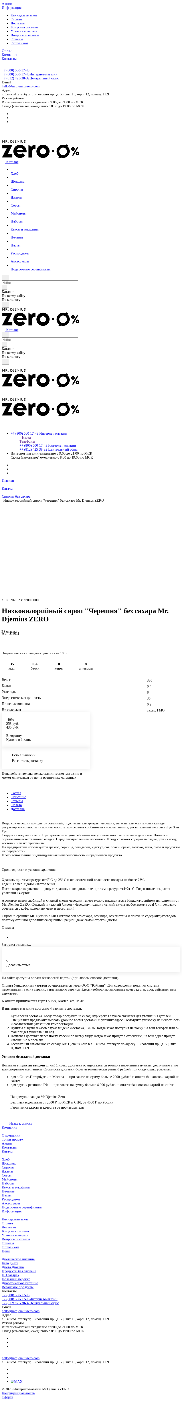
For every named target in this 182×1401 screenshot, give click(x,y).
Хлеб (6, 1159)
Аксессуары (11, 1203)
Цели (6, 1251)
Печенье (8, 1191)
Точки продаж (12, 1139)
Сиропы (8, 1167)
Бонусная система (24, 27)
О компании (11, 1135)
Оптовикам (19, 43)
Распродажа (11, 1199)
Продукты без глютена (19, 1271)
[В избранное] (4, 638)
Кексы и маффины (16, 1187)
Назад (26, 437)
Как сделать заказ (24, 15)
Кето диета (10, 1263)
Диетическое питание (18, 1259)
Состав (16, 793)
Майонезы (10, 1179)
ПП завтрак (10, 1275)
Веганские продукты (18, 1287)
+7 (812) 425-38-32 (30, 78)
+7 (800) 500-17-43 (16, 70)
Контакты (9, 1147)
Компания (9, 1127)
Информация (12, 1211)
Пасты (7, 1195)
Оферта (7, 1397)
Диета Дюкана (13, 1267)
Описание (18, 797)
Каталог (8, 1151)
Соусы (7, 1175)
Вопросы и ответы (25, 35)
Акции (7, 1143)
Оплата (16, 19)
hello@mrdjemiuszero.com (21, 86)
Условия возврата (24, 31)
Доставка (18, 23)
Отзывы (17, 39)
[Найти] (5, 305)
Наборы (8, 1183)
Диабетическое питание (20, 1283)
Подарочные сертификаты (22, 1207)
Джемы (7, 1171)
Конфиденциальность (18, 1393)
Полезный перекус (16, 1279)
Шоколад (9, 1163)
